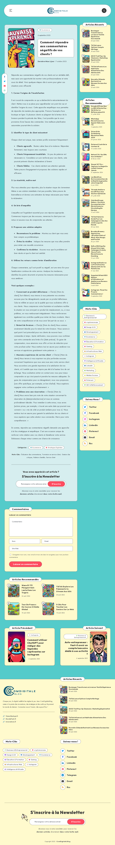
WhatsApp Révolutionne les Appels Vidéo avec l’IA (98, 122)
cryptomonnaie (92, 322)
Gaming (89, 346)
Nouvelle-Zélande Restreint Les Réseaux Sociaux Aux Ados (99, 82)
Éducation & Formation (95, 342)
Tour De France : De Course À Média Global (30, 606)
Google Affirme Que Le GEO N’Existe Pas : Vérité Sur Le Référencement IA (99, 109)
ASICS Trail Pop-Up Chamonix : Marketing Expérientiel (99, 58)
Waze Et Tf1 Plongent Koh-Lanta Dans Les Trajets (29, 589)
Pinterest (89, 380)
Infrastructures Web (94, 351)
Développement (92, 332)
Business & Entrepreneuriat (90, 317)
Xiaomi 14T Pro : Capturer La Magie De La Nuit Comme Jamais (99, 167)
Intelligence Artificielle (94, 361)
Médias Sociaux (92, 375)
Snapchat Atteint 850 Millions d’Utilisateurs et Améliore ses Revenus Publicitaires (99, 279)
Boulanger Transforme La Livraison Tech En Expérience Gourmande (97, 34)
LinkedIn (89, 366)
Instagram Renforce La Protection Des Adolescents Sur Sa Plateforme (99, 266)
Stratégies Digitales (55, 447)
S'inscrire (56, 484)
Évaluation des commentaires (31, 454)
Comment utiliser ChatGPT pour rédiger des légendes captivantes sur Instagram (37, 647)
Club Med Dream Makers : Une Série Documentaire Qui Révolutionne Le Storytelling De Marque (98, 205)
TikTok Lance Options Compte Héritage (97, 47)
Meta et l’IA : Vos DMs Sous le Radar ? (99, 155)
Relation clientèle (39, 457)
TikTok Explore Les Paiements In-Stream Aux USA (65, 589)
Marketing (90, 370)
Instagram (90, 356)
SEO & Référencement (94, 385)
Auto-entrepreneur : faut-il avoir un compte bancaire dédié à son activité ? (76, 648)
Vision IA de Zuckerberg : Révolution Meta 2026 (97, 134)
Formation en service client (51, 454)
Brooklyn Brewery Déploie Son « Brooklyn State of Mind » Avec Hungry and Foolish (98, 235)
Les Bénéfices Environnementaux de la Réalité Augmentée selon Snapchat (99, 180)
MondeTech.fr (11, 719)
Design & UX (91, 327)
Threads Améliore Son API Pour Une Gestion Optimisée (98, 191)
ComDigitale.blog (63, 841)
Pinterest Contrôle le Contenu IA (99, 145)
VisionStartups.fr (12, 716)
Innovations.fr (11, 722)
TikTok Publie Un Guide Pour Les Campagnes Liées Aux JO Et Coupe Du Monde (99, 221)
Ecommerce (46, 30)
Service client (50, 457)
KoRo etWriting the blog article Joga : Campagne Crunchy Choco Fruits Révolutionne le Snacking (98, 251)
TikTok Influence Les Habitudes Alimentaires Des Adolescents (99, 69)
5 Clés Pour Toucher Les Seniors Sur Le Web (65, 606)
